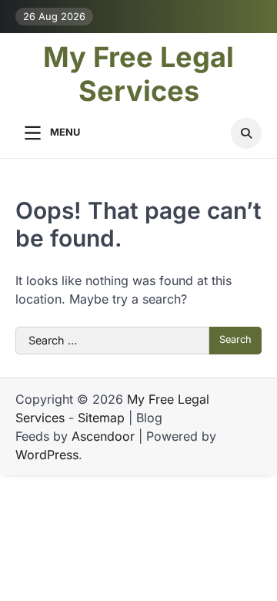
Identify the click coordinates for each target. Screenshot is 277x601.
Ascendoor (103, 436)
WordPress (46, 454)
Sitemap (101, 417)
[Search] (246, 133)
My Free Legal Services (138, 74)
